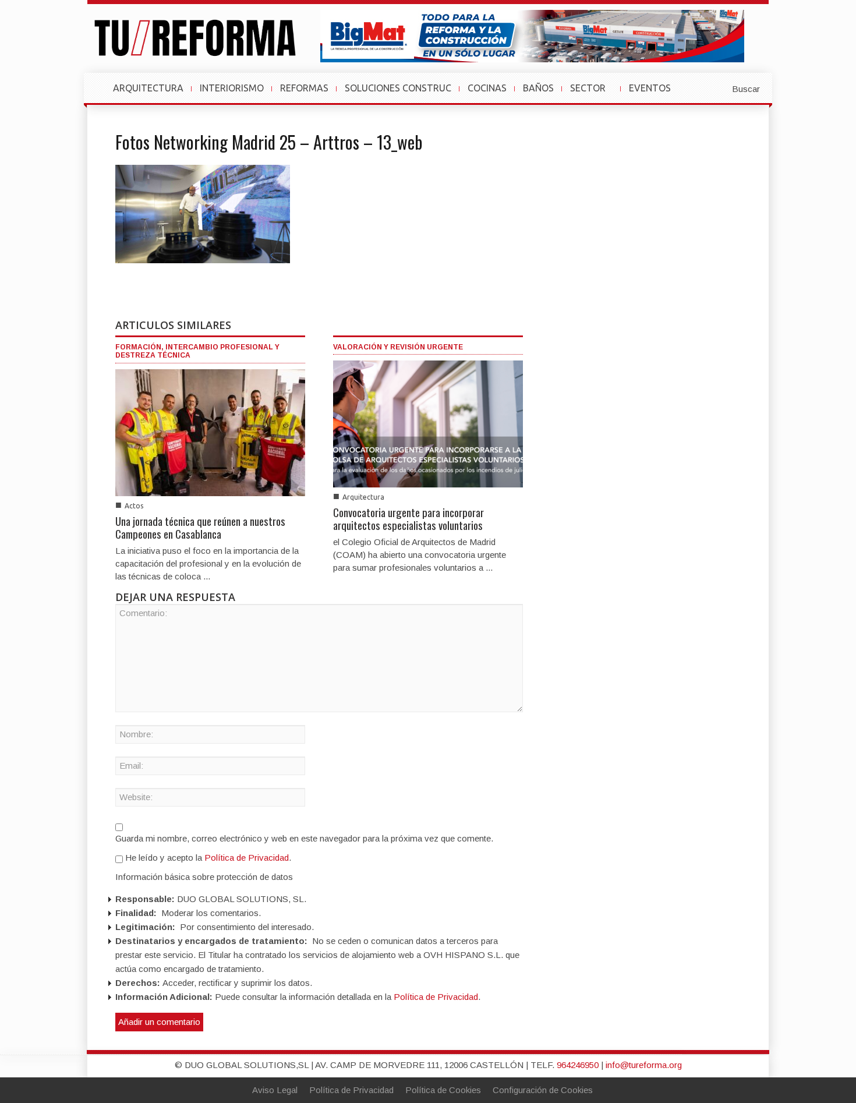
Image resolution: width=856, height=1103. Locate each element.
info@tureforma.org (644, 1065)
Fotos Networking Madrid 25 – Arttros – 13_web (268, 142)
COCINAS (487, 88)
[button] (717, 88)
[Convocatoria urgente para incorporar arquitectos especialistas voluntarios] (428, 423)
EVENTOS (654, 94)
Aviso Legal (275, 1090)
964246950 (578, 1065)
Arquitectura (363, 497)
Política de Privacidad (246, 857)
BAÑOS (538, 88)
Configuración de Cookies (543, 1090)
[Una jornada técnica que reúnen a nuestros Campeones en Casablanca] (210, 432)
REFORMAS (304, 88)
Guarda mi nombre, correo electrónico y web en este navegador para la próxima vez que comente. (304, 838)
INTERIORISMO (232, 88)
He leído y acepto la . (207, 857)
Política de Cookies (443, 1090)
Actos (134, 506)
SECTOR (592, 94)
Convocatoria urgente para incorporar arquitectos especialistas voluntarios (408, 518)
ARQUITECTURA (148, 88)
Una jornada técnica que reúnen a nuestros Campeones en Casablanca (200, 527)
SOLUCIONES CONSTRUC (398, 88)
